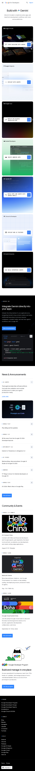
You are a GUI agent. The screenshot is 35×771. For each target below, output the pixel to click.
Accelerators (5, 709)
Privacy (8, 763)
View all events (7, 635)
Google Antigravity (6, 748)
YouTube (3, 731)
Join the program (8, 686)
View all (3, 754)
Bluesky (3, 722)
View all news (7, 495)
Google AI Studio (6, 746)
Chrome (3, 741)
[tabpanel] (17, 349)
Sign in (31, 2)
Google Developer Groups (9, 705)
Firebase (3, 744)
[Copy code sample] (31, 336)
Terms (3, 763)
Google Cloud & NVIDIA (8, 711)
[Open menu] (2, 2)
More (22, 336)
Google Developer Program (9, 703)
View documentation (9, 328)
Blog (2, 720)
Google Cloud (5, 750)
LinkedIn (3, 726)
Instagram (4, 724)
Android (3, 739)
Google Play (4, 752)
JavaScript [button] (14, 336)
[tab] (5, 336)
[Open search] (27, 3)
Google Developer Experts (9, 707)
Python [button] (5, 336)
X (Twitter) (4, 728)
